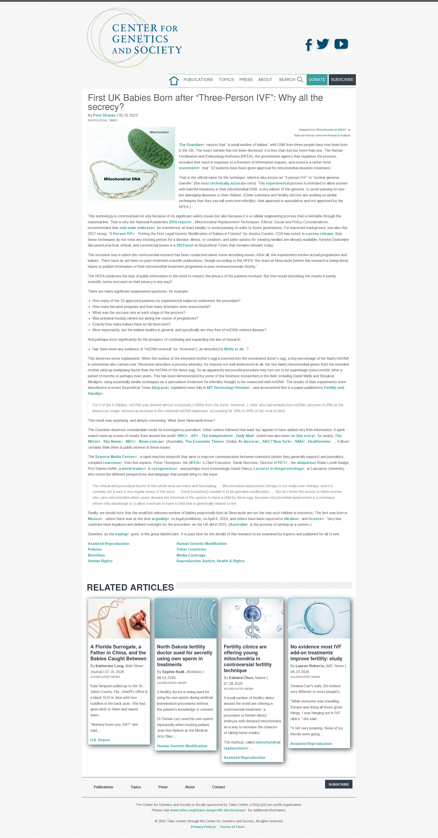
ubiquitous (306, 463)
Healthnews (318, 441)
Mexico (94, 519)
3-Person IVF (121, 234)
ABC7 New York (276, 441)
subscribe (339, 784)
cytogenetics (163, 469)
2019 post (185, 245)
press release (321, 234)
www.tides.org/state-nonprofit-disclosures (207, 810)
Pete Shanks (104, 115)
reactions (111, 463)
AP (193, 436)
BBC (181, 436)
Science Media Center (115, 457)
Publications (198, 79)
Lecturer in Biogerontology (277, 469)
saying (121, 534)
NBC (130, 441)
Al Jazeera (247, 441)
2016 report (179, 222)
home (174, 79)
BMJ (299, 441)
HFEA (194, 463)
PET (281, 463)
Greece (315, 519)
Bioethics (96, 555)
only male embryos (136, 228)
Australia (238, 524)
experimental (277, 183)
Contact (218, 787)
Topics (226, 79)
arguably (159, 519)
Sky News (111, 441)
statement (188, 168)
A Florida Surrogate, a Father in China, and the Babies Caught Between (118, 652)
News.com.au (150, 441)
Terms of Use (231, 827)
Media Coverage (191, 555)
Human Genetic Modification (202, 544)
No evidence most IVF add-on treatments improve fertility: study (316, 652)
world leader (133, 469)
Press (246, 79)
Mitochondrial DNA (330, 129)
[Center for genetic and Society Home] (135, 38)
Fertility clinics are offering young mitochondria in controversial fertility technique (248, 658)
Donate (317, 79)
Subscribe (342, 79)
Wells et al (233, 349)
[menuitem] (174, 80)
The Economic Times (203, 441)
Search (287, 79)
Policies (95, 549)
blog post (160, 388)
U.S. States (100, 740)
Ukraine (290, 519)
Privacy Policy (202, 827)
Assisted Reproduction (108, 544)
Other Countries (191, 549)
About (265, 79)
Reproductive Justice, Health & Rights (211, 561)
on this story (302, 436)
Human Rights (100, 561)
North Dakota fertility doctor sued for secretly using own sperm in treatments (184, 655)
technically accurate (228, 183)
